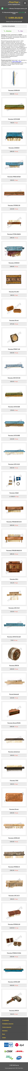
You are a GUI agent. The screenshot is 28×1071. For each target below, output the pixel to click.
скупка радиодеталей (14, 4)
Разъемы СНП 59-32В (14, 406)
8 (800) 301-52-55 (16, 18)
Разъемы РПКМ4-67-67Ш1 (14, 953)
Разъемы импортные (14, 751)
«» (14, 2)
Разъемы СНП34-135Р (14, 981)
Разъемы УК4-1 (14, 579)
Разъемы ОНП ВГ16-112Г (14, 636)
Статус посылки (6, 1027)
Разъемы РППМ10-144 (14, 924)
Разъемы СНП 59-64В (14, 119)
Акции (4, 1037)
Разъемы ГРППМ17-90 (14, 205)
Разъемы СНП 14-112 (14, 464)
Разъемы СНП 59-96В (14, 435)
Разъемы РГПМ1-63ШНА (14, 234)
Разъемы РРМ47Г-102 (14, 349)
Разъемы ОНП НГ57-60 (14, 377)
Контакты (4, 1030)
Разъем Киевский (14, 694)
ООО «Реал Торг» (16, 61)
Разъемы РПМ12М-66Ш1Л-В (14, 550)
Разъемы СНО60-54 (14, 262)
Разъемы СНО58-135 (14, 90)
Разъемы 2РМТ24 (14, 1010)
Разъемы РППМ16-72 (14, 866)
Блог (3, 1034)
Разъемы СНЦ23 (14, 493)
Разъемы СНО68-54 (14, 147)
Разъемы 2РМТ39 (14, 665)
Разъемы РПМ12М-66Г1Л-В (14, 521)
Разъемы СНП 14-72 (14, 895)
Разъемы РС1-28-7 (14, 291)
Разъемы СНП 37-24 (14, 608)
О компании (5, 1020)
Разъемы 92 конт (14, 809)
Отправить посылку (7, 1023)
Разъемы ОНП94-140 (14, 838)
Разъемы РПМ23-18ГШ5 (14, 176)
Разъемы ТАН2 (14, 780)
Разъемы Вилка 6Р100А (14, 723)
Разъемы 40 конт (14, 320)
